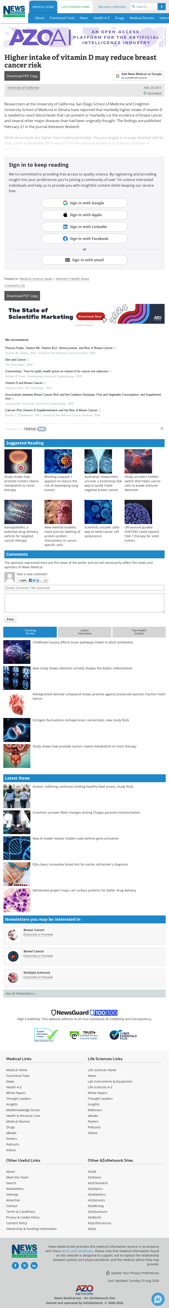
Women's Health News (72, 279)
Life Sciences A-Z (100, 1087)
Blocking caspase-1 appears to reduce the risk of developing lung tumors (61, 483)
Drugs (10, 1127)
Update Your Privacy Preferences (134, 1273)
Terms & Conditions (20, 1211)
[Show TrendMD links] (162, 428)
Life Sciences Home (75, 7)
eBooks (11, 1133)
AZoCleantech (98, 1183)
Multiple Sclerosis (37, 972)
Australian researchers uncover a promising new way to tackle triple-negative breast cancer (103, 483)
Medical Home (43, 7)
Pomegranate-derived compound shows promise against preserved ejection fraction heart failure (99, 696)
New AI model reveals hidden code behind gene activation (76, 838)
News (10, 1081)
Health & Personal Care (23, 1116)
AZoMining (96, 1206)
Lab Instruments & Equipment (110, 1081)
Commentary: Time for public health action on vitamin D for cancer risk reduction (56, 371)
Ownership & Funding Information (31, 1229)
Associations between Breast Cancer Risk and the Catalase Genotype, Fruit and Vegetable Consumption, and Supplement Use (83, 396)
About (10, 1171)
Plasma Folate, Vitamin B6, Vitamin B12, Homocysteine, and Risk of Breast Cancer (58, 348)
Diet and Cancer (15, 359)
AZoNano (94, 1177)
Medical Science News (36, 279)
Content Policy (16, 1223)
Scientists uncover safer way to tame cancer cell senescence (102, 531)
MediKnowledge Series (23, 1110)
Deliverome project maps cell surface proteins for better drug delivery (84, 890)
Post (10, 619)
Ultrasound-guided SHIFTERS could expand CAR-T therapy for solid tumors (142, 534)
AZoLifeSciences (99, 1223)
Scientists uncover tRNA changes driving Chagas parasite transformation (86, 812)
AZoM (92, 1171)
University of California (23, 88)
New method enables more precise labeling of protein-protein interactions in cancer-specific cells (62, 536)
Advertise (13, 1200)
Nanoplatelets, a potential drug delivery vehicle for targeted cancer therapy (21, 534)
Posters (11, 1138)
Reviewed (154, 93)
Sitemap (12, 1194)
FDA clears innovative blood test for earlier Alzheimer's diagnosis (80, 864)
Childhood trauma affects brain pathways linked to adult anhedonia (83, 642)
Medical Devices (18, 1121)
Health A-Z (14, 1087)
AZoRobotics (97, 1194)
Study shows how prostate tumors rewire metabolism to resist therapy (21, 483)
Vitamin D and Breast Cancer (23, 383)
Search (11, 1183)
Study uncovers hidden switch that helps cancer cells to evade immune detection (143, 483)
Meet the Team (17, 1177)
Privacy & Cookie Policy (22, 1217)
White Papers (16, 1093)
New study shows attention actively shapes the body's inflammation (82, 668)
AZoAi (92, 1229)
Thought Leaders (18, 1098)
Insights (12, 1104)
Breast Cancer (34, 930)
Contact (11, 1206)
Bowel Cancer (34, 951)
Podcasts (12, 1144)
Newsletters (15, 1189)
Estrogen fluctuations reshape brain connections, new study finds (81, 720)
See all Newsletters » (21, 993)
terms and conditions (77, 1251)
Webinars (95, 1110)
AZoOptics (95, 1189)
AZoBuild (94, 1217)
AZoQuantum (97, 1211)
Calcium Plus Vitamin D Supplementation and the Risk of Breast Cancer (51, 410)
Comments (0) (14, 285)
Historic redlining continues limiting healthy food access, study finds (83, 786)
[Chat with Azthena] (158, 1299)
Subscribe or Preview (38, 934)
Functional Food (17, 1076)
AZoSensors (96, 1200)
